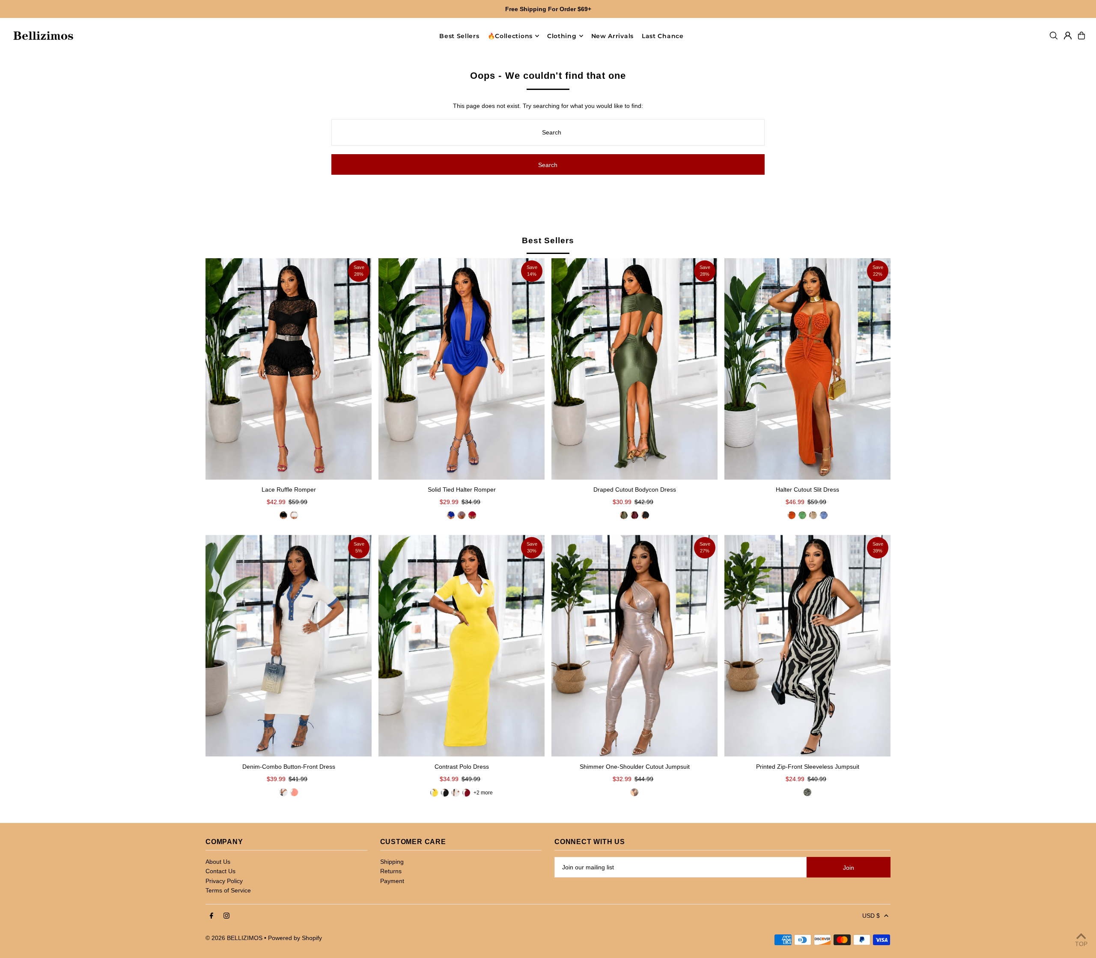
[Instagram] (226, 916)
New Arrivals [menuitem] (612, 36)
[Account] (1068, 35)
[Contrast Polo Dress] (461, 645)
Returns (391, 871)
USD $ (871, 915)
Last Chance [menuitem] (663, 36)
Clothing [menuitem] (562, 36)
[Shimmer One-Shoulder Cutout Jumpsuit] (634, 645)
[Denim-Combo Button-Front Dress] (289, 645)
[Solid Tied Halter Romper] (461, 369)
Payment (392, 880)
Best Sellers (548, 240)
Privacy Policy (224, 880)
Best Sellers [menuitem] (459, 36)
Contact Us (220, 871)
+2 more (483, 793)
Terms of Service (228, 890)
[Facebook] (211, 916)
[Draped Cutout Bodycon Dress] (634, 369)
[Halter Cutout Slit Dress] (807, 369)
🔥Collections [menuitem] (510, 36)
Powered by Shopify (295, 937)
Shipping (392, 861)
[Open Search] (1053, 35)
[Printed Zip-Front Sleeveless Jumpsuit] (807, 645)
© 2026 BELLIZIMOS (234, 937)
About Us (218, 861)
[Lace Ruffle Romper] (289, 369)
